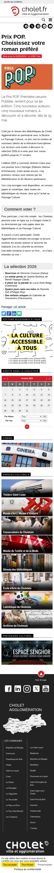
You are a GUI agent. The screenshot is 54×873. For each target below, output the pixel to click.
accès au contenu (13, 2)
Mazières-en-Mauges (39, 759)
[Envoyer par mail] (19, 315)
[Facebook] (9, 315)
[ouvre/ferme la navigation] (50, 20)
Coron (8, 776)
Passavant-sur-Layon (39, 776)
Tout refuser (27, 864)
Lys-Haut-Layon (36, 747)
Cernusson (10, 753)
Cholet (8, 765)
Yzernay (33, 828)
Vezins (33, 822)
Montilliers (34, 765)
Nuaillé (33, 771)
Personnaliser (45, 864)
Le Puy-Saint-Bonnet (14, 811)
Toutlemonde (35, 811)
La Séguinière (11, 794)
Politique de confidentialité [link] (27, 869)
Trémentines (35, 817)
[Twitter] (3, 315)
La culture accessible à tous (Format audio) (28, 361)
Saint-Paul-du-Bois (38, 799)
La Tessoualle (11, 799)
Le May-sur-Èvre (13, 805)
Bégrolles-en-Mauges (14, 748)
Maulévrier (34, 753)
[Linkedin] (14, 315)
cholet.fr (34, 9)
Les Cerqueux (11, 817)
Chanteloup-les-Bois (14, 759)
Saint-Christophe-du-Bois (38, 783)
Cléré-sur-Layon (12, 771)
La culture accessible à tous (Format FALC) (28, 363)
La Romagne (11, 788)
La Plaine (10, 782)
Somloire (33, 805)
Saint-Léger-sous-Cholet (37, 792)
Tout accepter (10, 864)
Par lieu (9, 421)
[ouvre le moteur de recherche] (43, 20)
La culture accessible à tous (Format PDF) (28, 358)
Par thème (9, 416)
